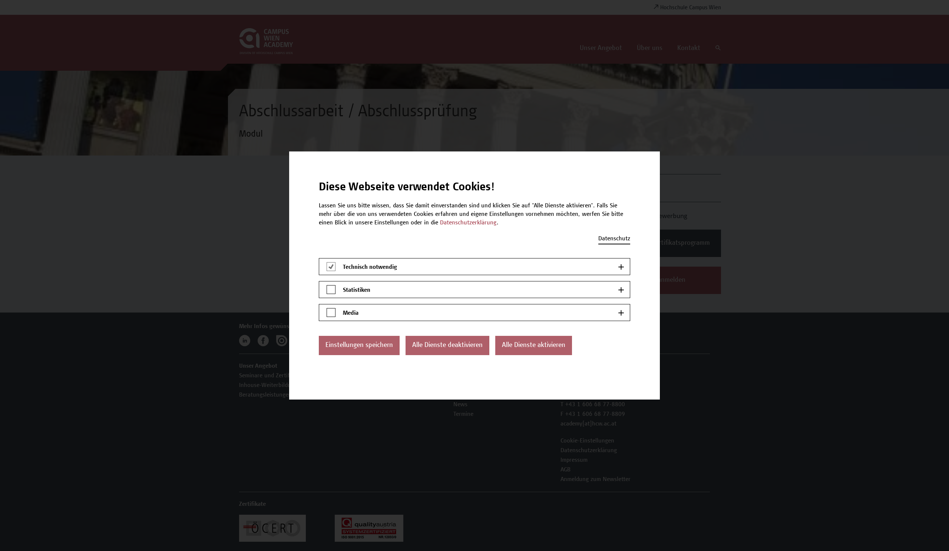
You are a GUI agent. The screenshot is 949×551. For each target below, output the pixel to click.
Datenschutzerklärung (468, 223)
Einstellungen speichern (359, 345)
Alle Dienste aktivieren (533, 345)
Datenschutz (614, 239)
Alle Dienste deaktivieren (447, 345)
